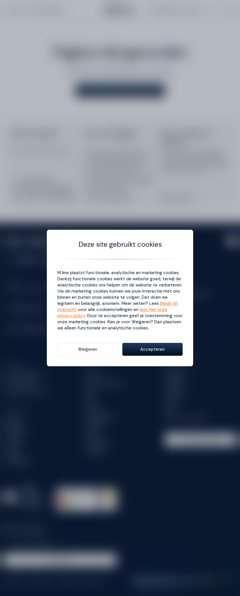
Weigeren (87, 349)
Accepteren (152, 349)
